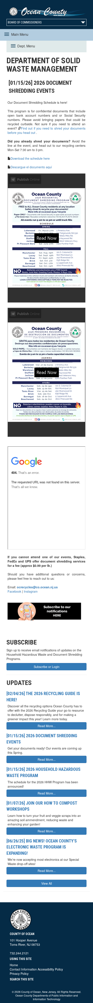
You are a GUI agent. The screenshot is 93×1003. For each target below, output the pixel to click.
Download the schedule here (30, 158)
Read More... (47, 726)
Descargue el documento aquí (31, 167)
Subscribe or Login (46, 667)
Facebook (14, 591)
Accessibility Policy (50, 969)
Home (14, 965)
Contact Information (23, 969)
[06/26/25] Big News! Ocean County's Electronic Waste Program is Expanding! (41, 847)
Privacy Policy (19, 973)
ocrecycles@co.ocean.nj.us (37, 587)
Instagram (31, 591)
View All (46, 883)
